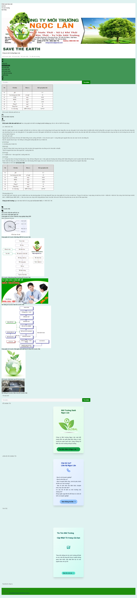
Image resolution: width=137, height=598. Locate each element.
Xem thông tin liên (67, 501)
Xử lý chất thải (6, 69)
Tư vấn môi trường (7, 73)
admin (3, 120)
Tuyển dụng (5, 75)
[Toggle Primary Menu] (2, 60)
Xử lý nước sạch (6, 71)
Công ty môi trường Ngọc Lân (11, 53)
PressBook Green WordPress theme (19, 593)
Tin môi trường (6, 8)
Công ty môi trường (8, 200)
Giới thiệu (4, 10)
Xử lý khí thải (5, 67)
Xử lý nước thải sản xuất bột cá (11, 123)
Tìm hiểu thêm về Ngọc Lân (67, 449)
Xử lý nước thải (6, 65)
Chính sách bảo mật (7, 4)
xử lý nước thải (20, 163)
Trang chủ (4, 63)
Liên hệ (4, 6)
